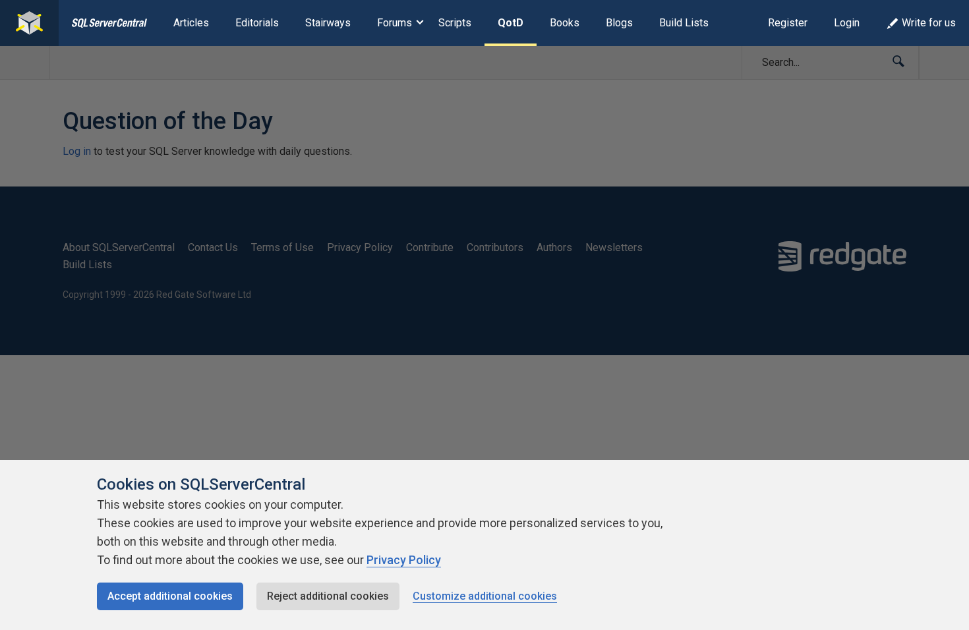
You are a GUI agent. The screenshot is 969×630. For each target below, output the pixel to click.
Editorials (257, 22)
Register (788, 22)
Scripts (454, 22)
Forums (394, 22)
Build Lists (684, 22)
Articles (191, 22)
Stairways (328, 22)
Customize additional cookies (485, 596)
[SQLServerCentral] (29, 23)
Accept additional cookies (170, 596)
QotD (510, 22)
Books (564, 22)
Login (847, 22)
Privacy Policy (404, 560)
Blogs (619, 22)
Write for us (929, 22)
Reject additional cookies (328, 596)
